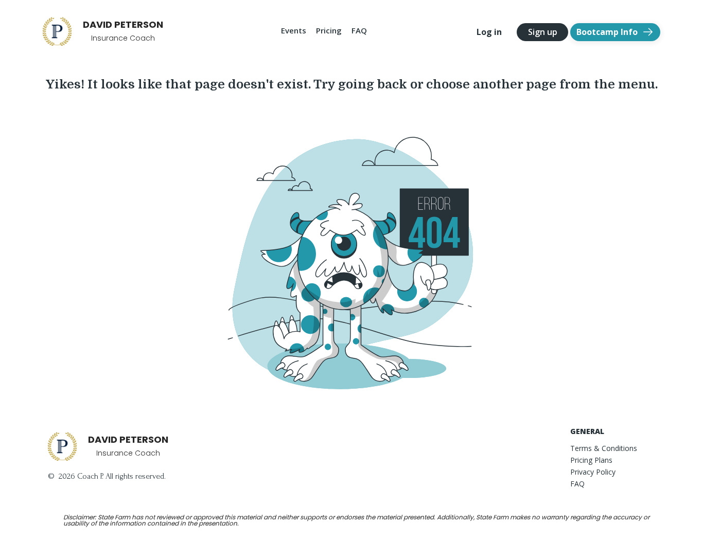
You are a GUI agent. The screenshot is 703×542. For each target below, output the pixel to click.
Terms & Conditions (603, 448)
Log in (489, 32)
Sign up (542, 32)
